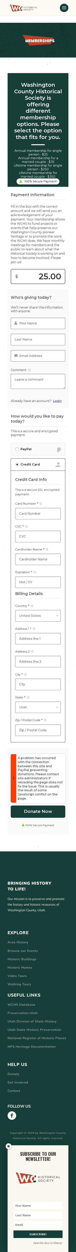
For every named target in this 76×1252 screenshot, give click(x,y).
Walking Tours (19, 984)
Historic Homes (20, 967)
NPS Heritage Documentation (32, 1046)
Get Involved (18, 1082)
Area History (18, 942)
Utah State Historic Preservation (34, 1030)
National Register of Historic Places (37, 1038)
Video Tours (17, 976)
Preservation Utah (23, 1013)
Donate (13, 1074)
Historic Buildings (22, 959)
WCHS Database (21, 1004)
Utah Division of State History (32, 1021)
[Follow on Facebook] (12, 1115)
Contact (14, 1091)
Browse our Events (23, 951)
